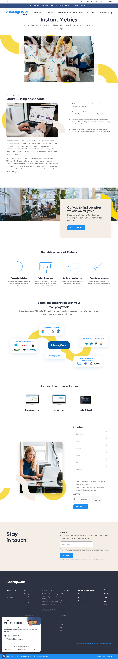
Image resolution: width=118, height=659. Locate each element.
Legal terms (9, 656)
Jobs (95, 1)
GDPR (91, 559)
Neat (61, 630)
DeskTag (26, 594)
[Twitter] (7, 2)
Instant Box (27, 600)
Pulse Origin (63, 606)
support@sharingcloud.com (103, 643)
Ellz (60, 621)
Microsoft (62, 603)
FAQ (105, 601)
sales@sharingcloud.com (85, 643)
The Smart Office (10, 597)
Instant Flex (59, 410)
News (82, 1)
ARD (61, 627)
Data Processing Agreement (41, 656)
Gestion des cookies (26, 656)
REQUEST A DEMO (76, 228)
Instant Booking (32, 410)
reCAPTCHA (77, 494)
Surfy (61, 618)
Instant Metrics (28, 609)
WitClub (106, 605)
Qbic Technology (64, 612)
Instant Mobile (28, 612)
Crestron (62, 609)
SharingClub (102, 1)
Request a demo (105, 12)
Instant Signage (28, 615)
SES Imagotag (63, 615)
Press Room (89, 1)
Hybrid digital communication (50, 601)
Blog (86, 12)
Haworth (62, 597)
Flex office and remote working (50, 594)
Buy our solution (78, 12)
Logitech (62, 600)
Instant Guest (86, 410)
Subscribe (66, 555)
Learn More (84, 5)
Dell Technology (64, 594)
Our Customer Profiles (64, 12)
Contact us (80, 506)
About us (8, 594)
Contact (92, 12)
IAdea (61, 624)
